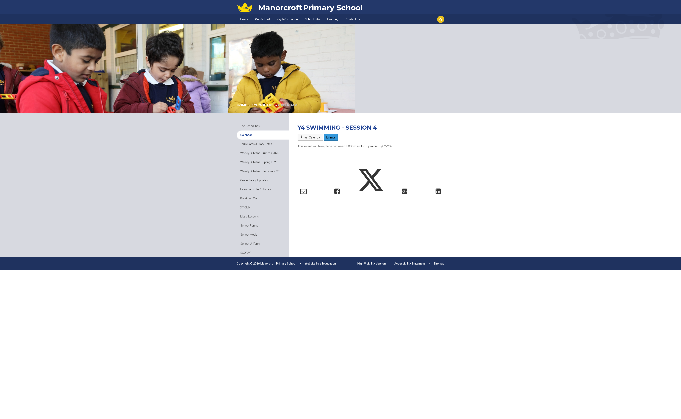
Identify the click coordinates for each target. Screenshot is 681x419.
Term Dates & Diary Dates (256, 144)
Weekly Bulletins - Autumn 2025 (259, 153)
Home (242, 105)
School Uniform (250, 243)
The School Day (250, 126)
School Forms (249, 225)
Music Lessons (249, 216)
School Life (262, 105)
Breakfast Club (249, 198)
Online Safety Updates (254, 180)
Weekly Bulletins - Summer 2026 (260, 171)
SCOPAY (245, 252)
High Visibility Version (371, 263)
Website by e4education (320, 263)
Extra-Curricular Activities (255, 189)
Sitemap (439, 263)
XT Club (245, 207)
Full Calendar (312, 137)
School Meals (248, 234)
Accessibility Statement (409, 263)
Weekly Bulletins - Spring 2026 (258, 162)
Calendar (287, 105)
